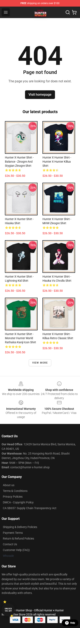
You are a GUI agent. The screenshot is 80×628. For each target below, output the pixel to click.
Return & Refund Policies (18, 538)
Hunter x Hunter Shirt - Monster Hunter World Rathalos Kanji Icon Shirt (20, 338)
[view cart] (74, 12)
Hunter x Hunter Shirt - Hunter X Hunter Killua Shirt (56, 161)
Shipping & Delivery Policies (20, 527)
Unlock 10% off (8, 610)
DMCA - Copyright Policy (18, 502)
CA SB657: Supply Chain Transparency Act (29, 508)
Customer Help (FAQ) (16, 550)
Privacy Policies (13, 496)
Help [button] (72, 622)
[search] (67, 12)
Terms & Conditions (15, 491)
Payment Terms (13, 532)
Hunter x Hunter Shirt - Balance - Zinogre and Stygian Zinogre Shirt (19, 161)
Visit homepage (40, 94)
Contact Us (10, 544)
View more (40, 362)
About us (8, 485)
